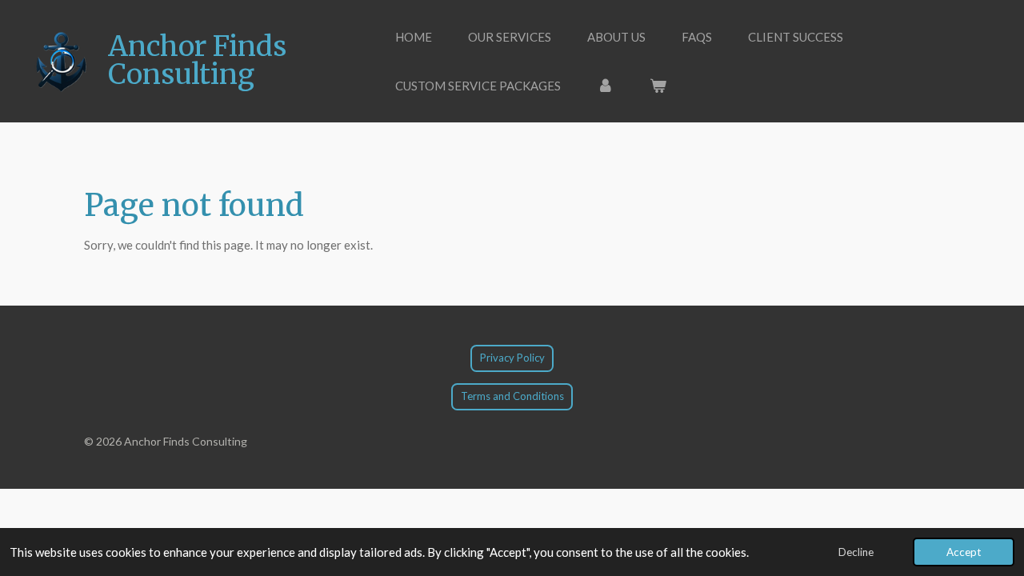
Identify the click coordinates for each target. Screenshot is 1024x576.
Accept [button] (963, 552)
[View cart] (658, 86)
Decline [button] (856, 552)
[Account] (605, 86)
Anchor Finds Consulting (197, 60)
